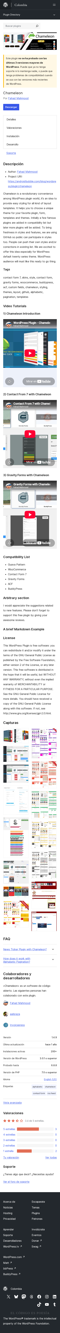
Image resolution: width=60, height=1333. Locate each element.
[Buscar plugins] (37, 26)
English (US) (50, 1079)
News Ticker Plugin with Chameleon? (25, 949)
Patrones (37, 1218)
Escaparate (38, 1201)
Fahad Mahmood (18, 98)
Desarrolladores (12, 1240)
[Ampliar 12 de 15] (52, 826)
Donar (37, 1240)
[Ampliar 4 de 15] (24, 789)
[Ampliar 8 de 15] (24, 905)
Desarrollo (12, 144)
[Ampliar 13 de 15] (52, 855)
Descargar (11, 107)
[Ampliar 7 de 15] (24, 890)
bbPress (9, 1268)
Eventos (36, 1235)
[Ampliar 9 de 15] (52, 732)
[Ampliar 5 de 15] (24, 821)
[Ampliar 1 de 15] (24, 732)
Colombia (16, 1288)
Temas (36, 1207)
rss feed (52, 1093)
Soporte (11, 153)
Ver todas (51, 1157)
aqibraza (15, 1014)
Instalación (13, 136)
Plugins (36, 1213)
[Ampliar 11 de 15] (52, 795)
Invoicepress (17, 1025)
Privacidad (9, 1218)
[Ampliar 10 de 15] (52, 765)
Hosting (7, 1213)
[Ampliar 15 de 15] (52, 915)
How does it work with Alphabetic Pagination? (16, 960)
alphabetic (37, 1087)
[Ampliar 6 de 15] (24, 864)
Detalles (11, 119)
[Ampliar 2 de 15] (24, 750)
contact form (39, 1093)
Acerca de (9, 1201)
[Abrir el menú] (55, 5)
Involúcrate (38, 1229)
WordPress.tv (12, 1246)
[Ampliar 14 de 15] (52, 885)
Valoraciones (14, 127)
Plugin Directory (11, 14)
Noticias (8, 1207)
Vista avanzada (12, 1102)
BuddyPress (12, 1274)
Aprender (8, 1229)
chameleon (50, 1087)
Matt (7, 1262)
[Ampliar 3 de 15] (24, 769)
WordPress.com (14, 1257)
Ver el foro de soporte (16, 1181)
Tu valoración (11, 1157)
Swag (36, 1246)
